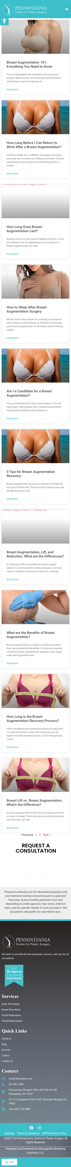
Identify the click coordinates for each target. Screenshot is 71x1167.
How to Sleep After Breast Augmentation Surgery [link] (27, 309)
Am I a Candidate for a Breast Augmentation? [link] (29, 393)
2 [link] (40, 834)
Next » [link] (47, 834)
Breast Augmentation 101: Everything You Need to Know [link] (29, 64)
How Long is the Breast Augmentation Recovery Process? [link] (33, 719)
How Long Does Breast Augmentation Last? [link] (24, 229)
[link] (4, 21)
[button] (66, 9)
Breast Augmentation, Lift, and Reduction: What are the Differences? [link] (35, 554)
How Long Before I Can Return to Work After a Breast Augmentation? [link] (34, 145)
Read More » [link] (13, 90)
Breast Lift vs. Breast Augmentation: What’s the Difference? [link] (35, 803)
